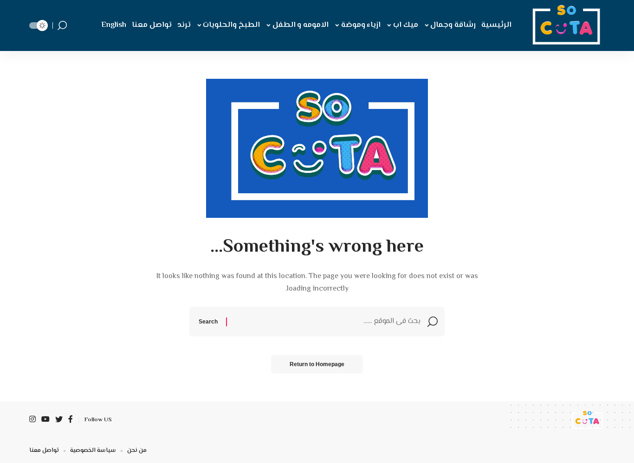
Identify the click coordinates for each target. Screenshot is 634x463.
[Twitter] (59, 420)
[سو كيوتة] (564, 25)
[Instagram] (32, 420)
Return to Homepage (317, 364)
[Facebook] (70, 420)
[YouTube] (45, 420)
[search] (62, 25)
